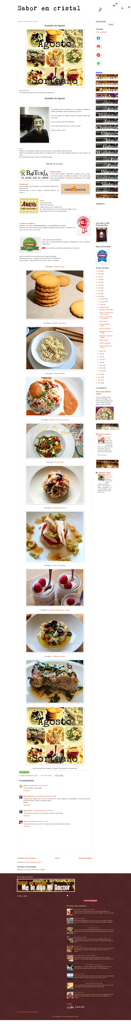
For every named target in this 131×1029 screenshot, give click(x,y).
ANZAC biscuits (103, 340)
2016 (99, 291)
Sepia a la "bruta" (79, 974)
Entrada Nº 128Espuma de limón (108, 476)
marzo (101, 365)
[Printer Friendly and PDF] (24, 773)
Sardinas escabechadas (106, 309)
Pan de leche (78, 946)
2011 (99, 380)
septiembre (102, 307)
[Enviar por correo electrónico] (55, 775)
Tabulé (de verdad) (59, 373)
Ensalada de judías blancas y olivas (58, 610)
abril (100, 362)
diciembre (102, 299)
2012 (99, 377)
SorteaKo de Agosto (105, 343)
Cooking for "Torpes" (104, 472)
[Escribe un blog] (57, 775)
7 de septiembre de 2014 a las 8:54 (43, 810)
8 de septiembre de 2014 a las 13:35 (37, 821)
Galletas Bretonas (59, 266)
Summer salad (59, 462)
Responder (27, 790)
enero (101, 371)
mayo (101, 359)
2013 (99, 374)
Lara (25, 821)
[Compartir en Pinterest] (62, 775)
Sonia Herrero (28, 810)
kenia (25, 785)
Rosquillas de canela (80, 937)
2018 (99, 285)
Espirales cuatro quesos (59, 323)
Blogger (76, 1016)
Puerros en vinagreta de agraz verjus (106, 313)
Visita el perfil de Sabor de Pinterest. (27, 1012)
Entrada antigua (85, 858)
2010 (99, 383)
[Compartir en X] (59, 775)
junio (100, 356)
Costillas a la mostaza (58, 656)
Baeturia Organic (56, 172)
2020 (99, 279)
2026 (99, 271)
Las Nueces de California (27, 223)
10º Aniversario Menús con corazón (105, 317)
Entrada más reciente (26, 858)
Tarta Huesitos (103, 321)
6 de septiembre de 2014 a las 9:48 (37, 785)
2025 (99, 274)
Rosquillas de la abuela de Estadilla (84, 909)
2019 (99, 282)
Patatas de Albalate (79, 918)
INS (46, 775)
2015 (99, 293)
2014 (99, 296)
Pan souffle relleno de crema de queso (85, 955)
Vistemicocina (23, 184)
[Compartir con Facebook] (61, 775)
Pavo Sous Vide (79, 992)
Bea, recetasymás (29, 796)
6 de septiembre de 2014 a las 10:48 (45, 796)
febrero (101, 368)
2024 (99, 276)
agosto (101, 351)
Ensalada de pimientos (59, 508)
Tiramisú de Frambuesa (59, 565)
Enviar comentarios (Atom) (33, 862)
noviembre (102, 301)
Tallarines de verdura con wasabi (59, 420)
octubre (101, 304)
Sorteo (50, 775)
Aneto (42, 200)
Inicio (57, 858)
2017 (99, 288)
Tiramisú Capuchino (105, 328)
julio (100, 354)
